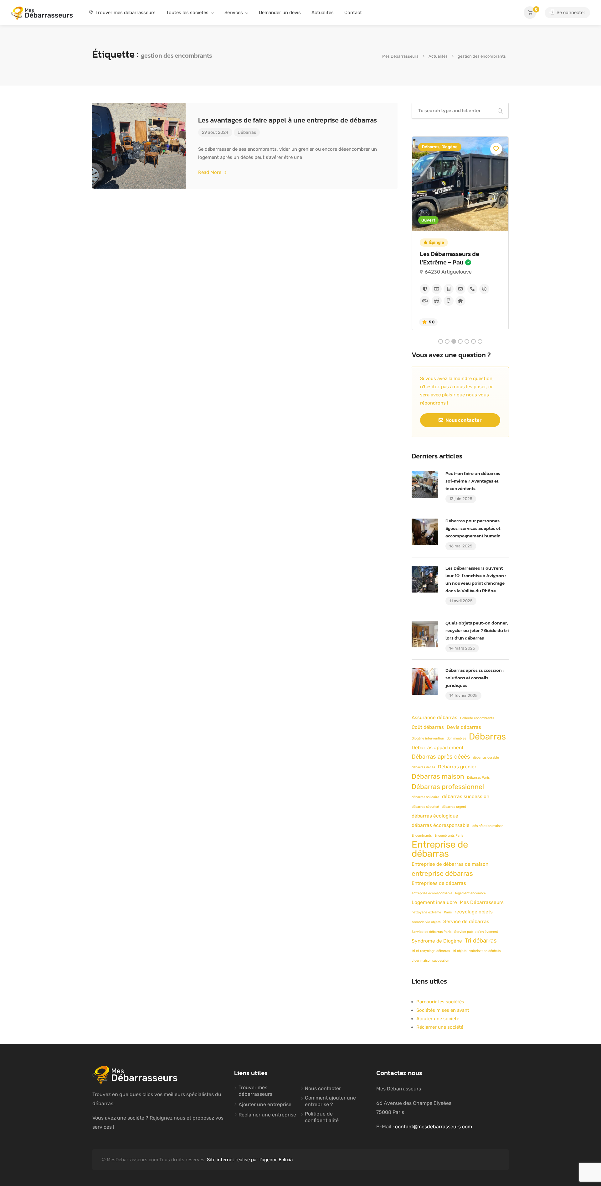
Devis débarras (464, 727)
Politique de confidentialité (322, 1117)
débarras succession (465, 796)
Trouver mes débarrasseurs (125, 12)
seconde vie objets (426, 922)
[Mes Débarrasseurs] (42, 13)
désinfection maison (487, 826)
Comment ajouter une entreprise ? (330, 1101)
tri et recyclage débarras (431, 951)
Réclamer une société (439, 1027)
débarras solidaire (425, 797)
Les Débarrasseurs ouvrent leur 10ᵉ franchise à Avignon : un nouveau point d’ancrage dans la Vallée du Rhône (475, 579)
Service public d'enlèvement (476, 932)
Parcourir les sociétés (440, 1002)
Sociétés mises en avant (442, 1010)
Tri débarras (481, 940)
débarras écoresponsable (441, 825)
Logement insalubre (434, 902)
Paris (448, 912)
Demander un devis (280, 12)
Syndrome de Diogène (437, 941)
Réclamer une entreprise (267, 1115)
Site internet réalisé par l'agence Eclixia (250, 1159)
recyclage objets (474, 912)
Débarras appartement (438, 747)
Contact (353, 12)
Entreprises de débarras (439, 883)
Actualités (322, 12)
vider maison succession (430, 961)
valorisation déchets (485, 951)
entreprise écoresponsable (432, 893)
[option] (461, 233)
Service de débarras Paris (431, 932)
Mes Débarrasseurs (482, 902)
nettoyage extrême (426, 912)
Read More (210, 172)
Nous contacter (463, 420)
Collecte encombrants (477, 718)
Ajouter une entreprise (265, 1104)
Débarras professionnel (448, 787)
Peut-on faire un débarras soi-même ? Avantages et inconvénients (472, 481)
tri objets (459, 951)
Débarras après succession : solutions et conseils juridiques (474, 677)
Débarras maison (438, 776)
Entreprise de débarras (440, 849)
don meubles (456, 738)
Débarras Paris (478, 778)
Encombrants (422, 835)
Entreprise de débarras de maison (450, 864)
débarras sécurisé (425, 807)
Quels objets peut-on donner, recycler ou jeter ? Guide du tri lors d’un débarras (477, 630)
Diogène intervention (428, 738)
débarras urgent (454, 807)
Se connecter (570, 12)
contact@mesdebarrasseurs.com (433, 1127)
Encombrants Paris (448, 835)
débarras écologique (435, 816)
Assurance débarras (434, 717)
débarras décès (423, 767)
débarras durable (486, 757)
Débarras (247, 132)
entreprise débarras (442, 873)
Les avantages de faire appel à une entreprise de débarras (287, 120)
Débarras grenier (457, 767)
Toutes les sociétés (187, 12)
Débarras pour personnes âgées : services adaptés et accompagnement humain (473, 528)
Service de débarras (466, 921)
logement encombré (470, 893)
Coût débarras (428, 727)
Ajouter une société (437, 1018)
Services (233, 12)
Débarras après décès (441, 756)
